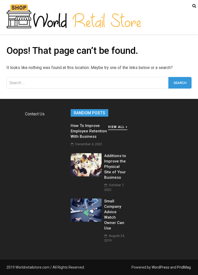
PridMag (184, 267)
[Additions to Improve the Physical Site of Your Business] (86, 175)
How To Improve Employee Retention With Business (89, 131)
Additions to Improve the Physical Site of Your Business (115, 166)
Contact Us (35, 113)
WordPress (160, 267)
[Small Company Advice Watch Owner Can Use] (86, 220)
